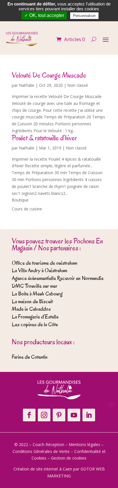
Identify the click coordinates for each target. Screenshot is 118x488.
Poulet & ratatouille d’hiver (44, 138)
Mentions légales (84, 444)
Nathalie (26, 85)
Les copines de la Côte (35, 324)
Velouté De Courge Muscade (49, 75)
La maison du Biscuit (32, 301)
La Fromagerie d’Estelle (35, 316)
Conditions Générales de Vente (41, 451)
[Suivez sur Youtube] (74, 415)
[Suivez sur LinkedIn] (88, 415)
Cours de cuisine (27, 209)
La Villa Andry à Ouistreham (39, 270)
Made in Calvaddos (31, 309)
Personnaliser (84, 16)
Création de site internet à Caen (42, 469)
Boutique (20, 200)
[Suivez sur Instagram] (44, 415)
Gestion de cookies (68, 458)
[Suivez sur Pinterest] (59, 415)
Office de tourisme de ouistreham (44, 263)
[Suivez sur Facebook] (29, 415)
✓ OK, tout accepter (44, 15)
